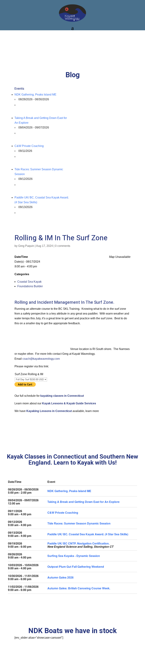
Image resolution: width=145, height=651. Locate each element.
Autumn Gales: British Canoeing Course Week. (78, 588)
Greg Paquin (26, 245)
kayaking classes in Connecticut (62, 395)
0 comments (62, 245)
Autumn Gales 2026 (60, 577)
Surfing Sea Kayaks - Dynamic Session (73, 556)
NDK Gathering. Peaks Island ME (35, 94)
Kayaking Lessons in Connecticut (49, 411)
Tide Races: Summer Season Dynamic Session (79, 523)
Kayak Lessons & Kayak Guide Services (69, 403)
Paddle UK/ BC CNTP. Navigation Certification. (78, 543)
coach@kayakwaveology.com (41, 358)
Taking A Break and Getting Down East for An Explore (83, 502)
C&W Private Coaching (29, 145)
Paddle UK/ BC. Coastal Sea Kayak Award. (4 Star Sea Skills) (87, 534)
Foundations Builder (30, 286)
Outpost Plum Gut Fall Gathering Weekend (75, 567)
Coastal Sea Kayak (29, 281)
